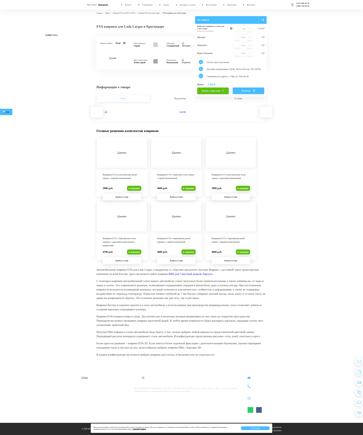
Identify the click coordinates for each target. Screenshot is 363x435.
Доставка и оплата (187, 5)
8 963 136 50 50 (302, 6)
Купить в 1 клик (122, 197)
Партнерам (231, 5)
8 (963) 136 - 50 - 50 (264, 388)
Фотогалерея (211, 5)
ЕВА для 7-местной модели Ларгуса (190, 273)
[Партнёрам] (359, 413)
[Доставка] (359, 382)
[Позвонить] (359, 392)
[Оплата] (359, 372)
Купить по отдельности (205, 31)
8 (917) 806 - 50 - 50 (264, 385)
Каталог (128, 5)
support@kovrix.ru (263, 378)
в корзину (134, 188)
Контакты (251, 5)
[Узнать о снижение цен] (359, 362)
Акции (166, 5)
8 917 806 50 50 (302, 3)
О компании (147, 5)
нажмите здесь (139, 429)
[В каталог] (359, 402)
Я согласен (255, 428)
